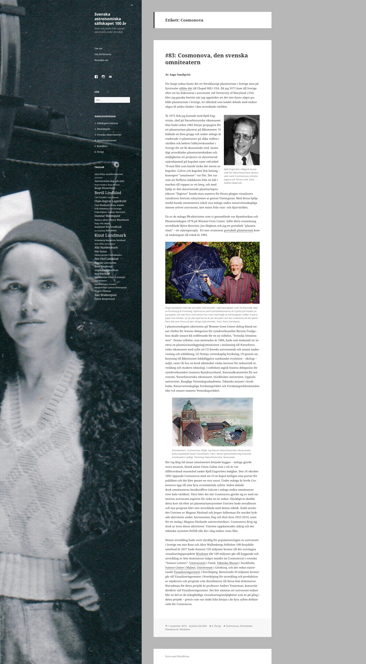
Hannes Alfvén (102, 220)
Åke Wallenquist (106, 295)
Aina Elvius (100, 174)
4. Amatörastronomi (105, 140)
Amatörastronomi (114, 174)
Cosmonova (232, 626)
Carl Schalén (101, 197)
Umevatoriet (197, 563)
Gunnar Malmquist (107, 216)
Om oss (98, 48)
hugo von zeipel (102, 223)
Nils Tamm (101, 251)
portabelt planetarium (238, 230)
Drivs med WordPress (177, 656)
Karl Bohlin (111, 230)
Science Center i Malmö (180, 567)
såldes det (185, 88)
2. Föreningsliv (102, 129)
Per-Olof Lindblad (106, 259)
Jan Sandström (100, 231)
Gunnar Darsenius (116, 212)
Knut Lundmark (110, 235)
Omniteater (246, 626)
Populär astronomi (105, 262)
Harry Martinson (119, 219)
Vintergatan (121, 287)
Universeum (205, 567)
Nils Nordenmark (106, 247)
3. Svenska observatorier (108, 134)
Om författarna (103, 54)
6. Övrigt (99, 151)
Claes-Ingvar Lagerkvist (110, 201)
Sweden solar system (105, 287)
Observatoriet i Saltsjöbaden (108, 255)
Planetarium (172, 629)
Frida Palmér (101, 212)
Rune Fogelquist (102, 273)
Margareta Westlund (116, 240)
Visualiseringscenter (187, 572)
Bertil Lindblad (108, 192)
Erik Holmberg (102, 208)
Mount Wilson (110, 244)
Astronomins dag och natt (109, 181)
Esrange (118, 208)
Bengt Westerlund (105, 188)
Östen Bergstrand (105, 298)
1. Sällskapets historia (106, 123)
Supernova (99, 284)
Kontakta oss (101, 60)
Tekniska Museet (228, 563)
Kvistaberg (100, 240)
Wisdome (202, 554)
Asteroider (99, 178)
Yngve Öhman (103, 291)
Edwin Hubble (117, 205)
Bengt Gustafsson (101, 185)
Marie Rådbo (99, 244)
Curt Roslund (102, 205)
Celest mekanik (113, 198)
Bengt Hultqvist (114, 185)
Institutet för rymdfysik (108, 226)
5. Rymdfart (101, 146)
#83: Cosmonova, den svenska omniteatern (206, 58)
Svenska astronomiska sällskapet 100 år (110, 18)
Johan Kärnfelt (199, 626)
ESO (111, 208)
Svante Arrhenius (109, 284)
